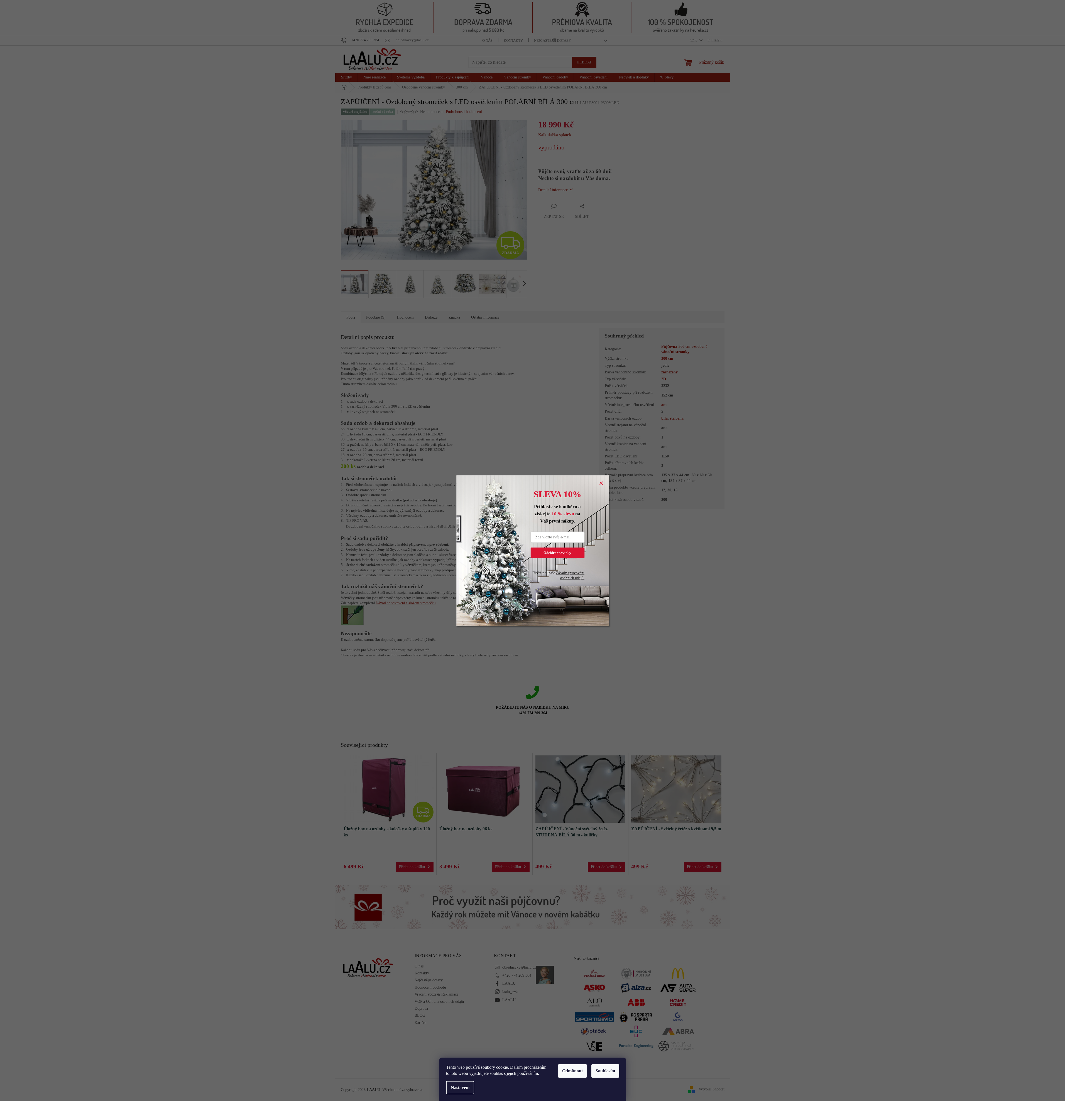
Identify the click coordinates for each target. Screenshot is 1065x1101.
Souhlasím (605, 1070)
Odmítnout (572, 1070)
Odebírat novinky (557, 552)
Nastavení (460, 1087)
